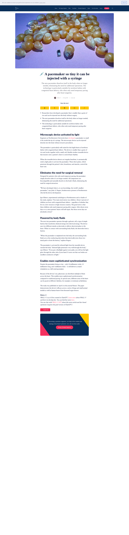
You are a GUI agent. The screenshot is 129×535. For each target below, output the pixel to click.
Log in (101, 8)
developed (71, 138)
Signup (106, 8)
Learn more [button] (42, 2)
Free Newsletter (95, 8)
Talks (69, 8)
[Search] (112, 8)
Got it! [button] (124, 2)
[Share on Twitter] (44, 107)
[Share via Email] (74, 107)
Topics (89, 8)
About (56, 8)
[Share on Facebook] (54, 107)
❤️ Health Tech (45, 309)
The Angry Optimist (63, 8)
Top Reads (74, 8)
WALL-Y (59, 97)
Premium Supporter (82, 8)
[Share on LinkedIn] (64, 107)
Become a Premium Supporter (64, 327)
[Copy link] (84, 107)
